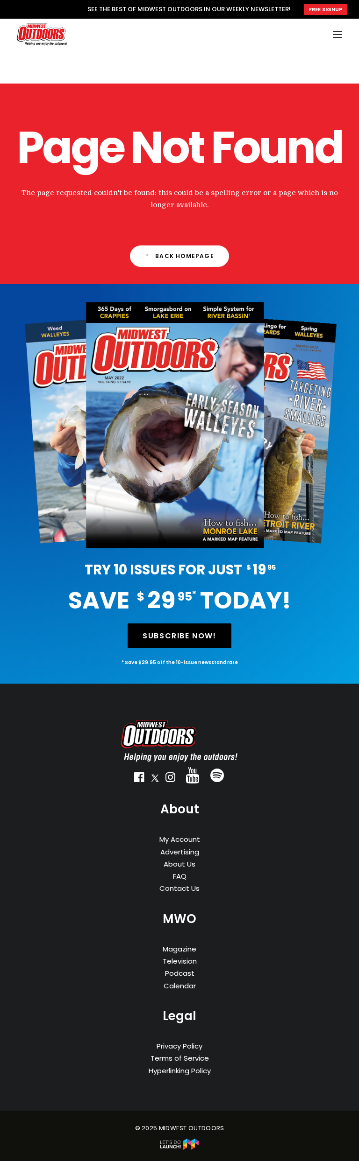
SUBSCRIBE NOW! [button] (179, 635)
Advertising (179, 852)
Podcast (179, 973)
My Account (179, 839)
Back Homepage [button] (184, 256)
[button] (139, 779)
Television (180, 961)
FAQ (180, 876)
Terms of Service (180, 1058)
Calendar (180, 986)
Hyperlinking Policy (180, 1071)
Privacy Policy (179, 1046)
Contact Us (179, 888)
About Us (179, 864)
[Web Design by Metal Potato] (179, 1148)
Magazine (179, 949)
